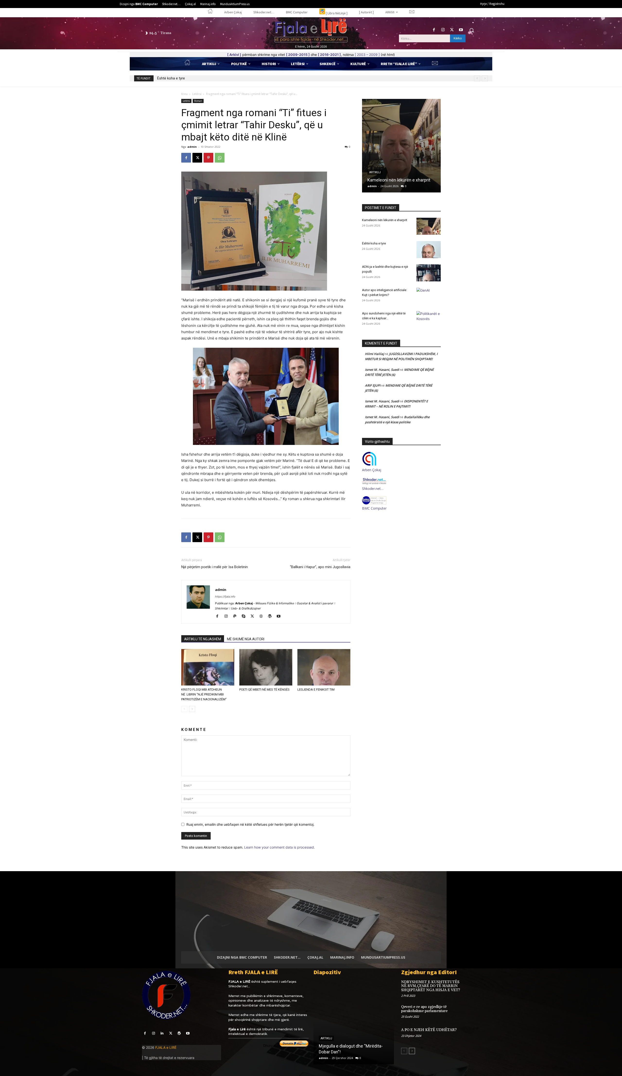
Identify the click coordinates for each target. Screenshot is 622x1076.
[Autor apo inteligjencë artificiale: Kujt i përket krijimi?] (428, 296)
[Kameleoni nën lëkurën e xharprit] (428, 226)
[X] (452, 30)
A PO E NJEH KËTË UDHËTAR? (429, 1030)
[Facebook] (434, 30)
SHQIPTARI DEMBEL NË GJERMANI (352, 1051)
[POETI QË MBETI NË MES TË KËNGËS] (265, 667)
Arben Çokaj (371, 470)
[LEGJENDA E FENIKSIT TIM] (323, 667)
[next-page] (192, 709)
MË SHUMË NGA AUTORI (245, 639)
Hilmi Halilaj (374, 354)
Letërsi (196, 94)
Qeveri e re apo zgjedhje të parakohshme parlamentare (424, 1009)
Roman (198, 101)
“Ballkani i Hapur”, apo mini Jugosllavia (320, 567)
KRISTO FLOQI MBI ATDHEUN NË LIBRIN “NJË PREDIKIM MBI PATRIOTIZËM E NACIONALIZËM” (204, 694)
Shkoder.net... (239, 986)
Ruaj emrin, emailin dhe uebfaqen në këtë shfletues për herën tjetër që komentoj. (250, 824)
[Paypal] (237, 616)
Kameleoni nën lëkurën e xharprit (384, 220)
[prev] (477, 78)
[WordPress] (272, 616)
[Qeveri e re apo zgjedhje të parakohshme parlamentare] (472, 1012)
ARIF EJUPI (372, 385)
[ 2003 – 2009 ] (367, 54)
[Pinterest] (208, 158)
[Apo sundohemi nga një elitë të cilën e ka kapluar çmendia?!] (428, 319)
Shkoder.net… (372, 488)
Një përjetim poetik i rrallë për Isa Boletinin (214, 567)
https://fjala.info (225, 596)
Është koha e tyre (384, 179)
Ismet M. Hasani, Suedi (382, 369)
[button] (472, 30)
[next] (485, 78)
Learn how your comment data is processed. (279, 847)
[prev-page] (184, 709)
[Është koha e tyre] (401, 145)
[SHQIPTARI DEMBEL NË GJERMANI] (353, 1021)
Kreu (184, 94)
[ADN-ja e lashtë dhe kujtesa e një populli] (428, 272)
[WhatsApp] (220, 158)
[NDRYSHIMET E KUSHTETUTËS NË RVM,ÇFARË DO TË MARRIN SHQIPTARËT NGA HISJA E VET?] (472, 987)
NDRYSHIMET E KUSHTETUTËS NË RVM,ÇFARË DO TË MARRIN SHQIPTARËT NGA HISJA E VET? (430, 986)
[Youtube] (461, 30)
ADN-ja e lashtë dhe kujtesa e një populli (189, 78)
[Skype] (245, 616)
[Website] (263, 616)
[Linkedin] (162, 1033)
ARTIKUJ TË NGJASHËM (202, 639)
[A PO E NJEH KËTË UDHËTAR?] (472, 1035)
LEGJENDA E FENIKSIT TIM (316, 689)
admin (192, 146)
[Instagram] (443, 30)
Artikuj (375, 172)
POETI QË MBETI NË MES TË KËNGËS (264, 689)
